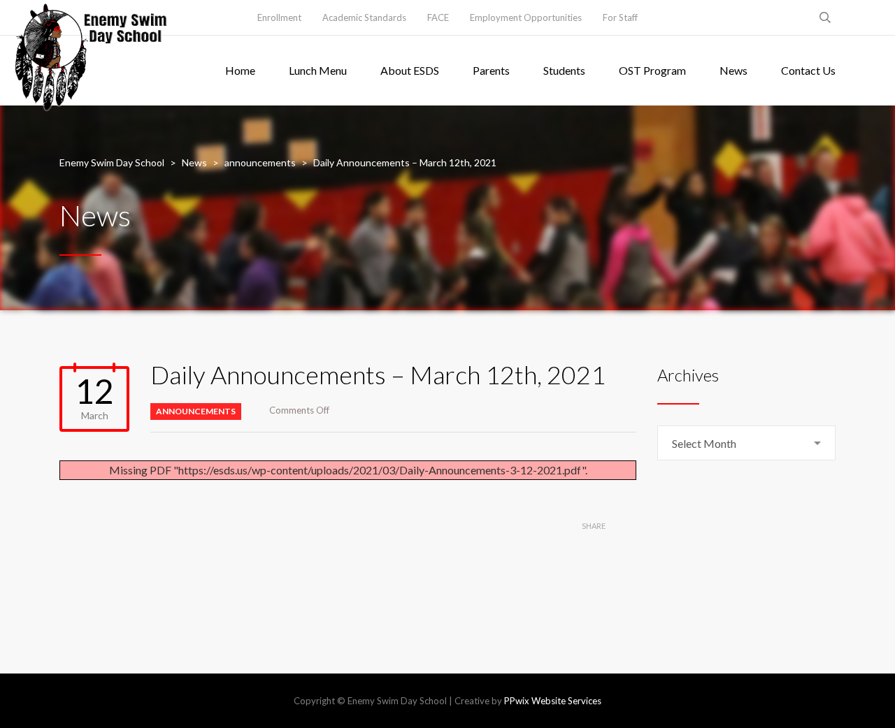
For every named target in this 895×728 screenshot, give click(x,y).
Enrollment (279, 17)
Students (564, 70)
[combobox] (746, 442)
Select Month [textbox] (704, 443)
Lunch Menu (318, 70)
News (733, 70)
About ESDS (409, 70)
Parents (491, 70)
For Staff (620, 17)
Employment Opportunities (526, 17)
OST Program (652, 70)
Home (240, 70)
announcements (196, 411)
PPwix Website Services (552, 700)
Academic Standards (364, 17)
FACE (438, 17)
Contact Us (808, 70)
